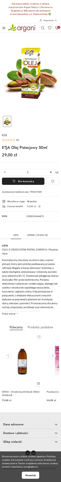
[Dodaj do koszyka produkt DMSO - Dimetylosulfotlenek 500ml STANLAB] (38, 383)
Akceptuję (30, 475)
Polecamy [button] (16, 327)
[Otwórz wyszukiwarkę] (43, 28)
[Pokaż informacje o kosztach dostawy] (39, 206)
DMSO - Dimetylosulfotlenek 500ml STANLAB (21, 393)
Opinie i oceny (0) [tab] (37, 235)
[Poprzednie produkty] (8, 355)
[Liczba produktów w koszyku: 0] (56, 28)
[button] (10, 140)
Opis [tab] (16, 235)
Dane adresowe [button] (13, 424)
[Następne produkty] (53, 355)
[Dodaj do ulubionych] (52, 181)
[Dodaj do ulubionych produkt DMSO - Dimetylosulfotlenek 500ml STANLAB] (39, 336)
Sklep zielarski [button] (12, 442)
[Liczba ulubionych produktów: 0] (49, 28)
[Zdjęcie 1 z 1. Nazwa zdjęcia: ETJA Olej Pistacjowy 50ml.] (7, 121)
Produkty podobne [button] (40, 327)
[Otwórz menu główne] (4, 28)
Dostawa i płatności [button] (15, 433)
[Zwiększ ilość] (50, 172)
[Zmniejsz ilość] (4, 172)
